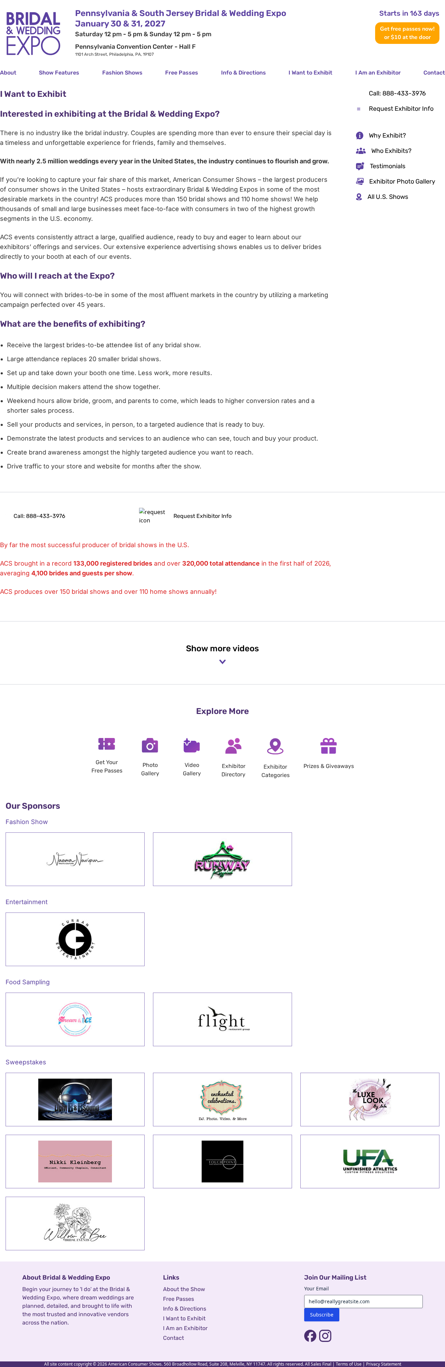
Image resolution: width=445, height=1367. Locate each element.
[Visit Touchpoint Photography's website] (222, 1161)
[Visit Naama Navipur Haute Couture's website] (75, 859)
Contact (434, 72)
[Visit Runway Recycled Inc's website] (222, 859)
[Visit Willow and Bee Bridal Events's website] (75, 1223)
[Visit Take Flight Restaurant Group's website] (222, 1019)
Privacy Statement (383, 1364)
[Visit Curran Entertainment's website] (75, 939)
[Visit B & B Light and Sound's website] (75, 1099)
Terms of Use (349, 1364)
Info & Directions (243, 72)
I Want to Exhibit (310, 72)
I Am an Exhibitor (378, 72)
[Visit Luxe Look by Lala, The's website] (370, 1099)
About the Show (184, 1289)
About (8, 72)
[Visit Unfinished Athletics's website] (370, 1161)
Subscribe (321, 1314)
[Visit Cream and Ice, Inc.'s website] (75, 1019)
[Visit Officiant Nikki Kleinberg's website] (75, 1161)
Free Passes (181, 72)
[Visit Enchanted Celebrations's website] (222, 1099)
